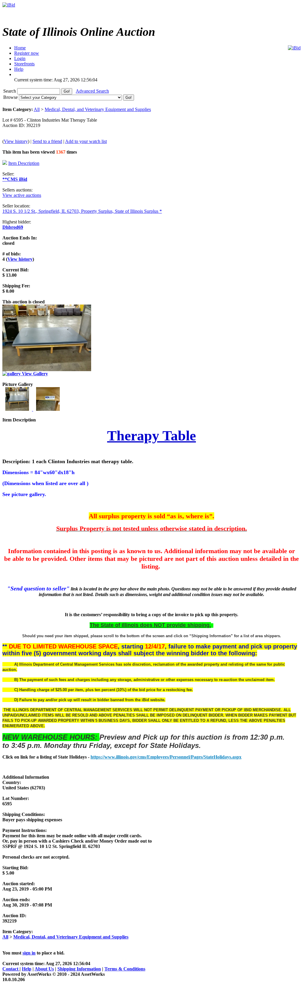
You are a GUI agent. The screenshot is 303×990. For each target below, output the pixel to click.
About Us (44, 968)
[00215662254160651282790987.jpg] (48, 409)
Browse (11, 97)
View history (16, 141)
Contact (11, 968)
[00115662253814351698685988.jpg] (17, 409)
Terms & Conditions (124, 968)
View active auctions (21, 195)
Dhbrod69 (12, 227)
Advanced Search (92, 91)
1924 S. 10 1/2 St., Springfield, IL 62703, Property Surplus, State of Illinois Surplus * (82, 211)
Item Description (23, 163)
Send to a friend (47, 141)
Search (10, 91)
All (37, 109)
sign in (29, 952)
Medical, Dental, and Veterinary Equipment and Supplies (98, 109)
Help (26, 968)
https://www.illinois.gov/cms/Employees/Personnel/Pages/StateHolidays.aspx (166, 756)
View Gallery (34, 373)
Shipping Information (79, 968)
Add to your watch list (86, 141)
